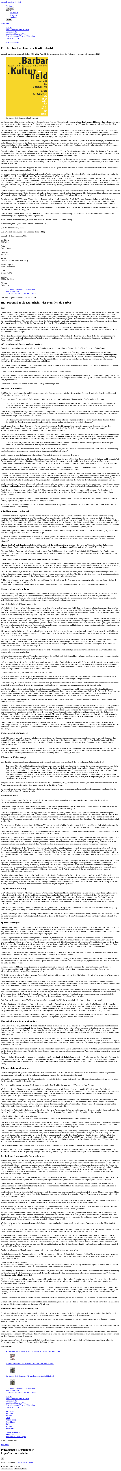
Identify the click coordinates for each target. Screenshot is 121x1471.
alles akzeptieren (20, 1469)
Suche (9, 19)
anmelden (10, 8)
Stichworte (14, 13)
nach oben (5, 1445)
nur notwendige (7, 1469)
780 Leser (9, 6)
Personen (13, 15)
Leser (8, 1418)
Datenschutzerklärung (14, 1432)
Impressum (10, 1435)
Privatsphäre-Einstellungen (16, 1437)
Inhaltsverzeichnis (12, 291)
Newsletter (10, 1428)
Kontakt (9, 1426)
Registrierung (11, 1420)
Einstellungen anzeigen (11, 1466)
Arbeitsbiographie (12, 42)
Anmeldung (10, 1422)
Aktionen (13, 17)
